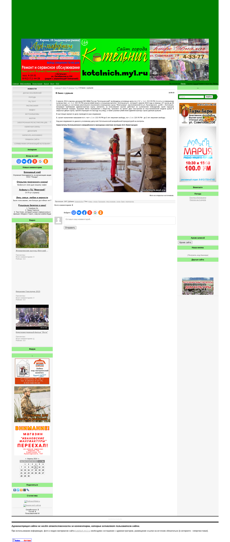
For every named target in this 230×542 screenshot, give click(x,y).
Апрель (71, 88)
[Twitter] (18, 490)
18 (36, 470)
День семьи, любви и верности (32, 197)
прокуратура (129, 201)
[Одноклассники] (21, 490)
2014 (64, 88)
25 (36, 473)
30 (29, 476)
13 (43, 467)
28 (21, 476)
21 (21, 473)
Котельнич (101, 201)
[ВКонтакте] (14, 490)
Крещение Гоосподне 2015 (28, 291)
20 (43, 470)
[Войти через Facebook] (29, 161)
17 (32, 470)
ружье (90, 201)
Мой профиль (25, 84)
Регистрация (37, 84)
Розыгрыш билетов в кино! (32, 205)
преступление (110, 201)
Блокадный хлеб (32, 172)
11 (36, 467)
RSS (57, 84)
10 (32, 467)
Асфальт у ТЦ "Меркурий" (32, 190)
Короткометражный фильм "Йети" (32, 332)
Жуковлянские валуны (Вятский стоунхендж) (32, 251)
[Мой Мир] (24, 490)
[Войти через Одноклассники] (45, 161)
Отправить (70, 228)
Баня (123, 201)
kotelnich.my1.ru (82, 531)
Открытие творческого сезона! (32, 182)
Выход (46, 84)
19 (39, 470)
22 (25, 473)
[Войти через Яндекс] (34, 161)
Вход (52, 84)
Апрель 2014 (32, 459)
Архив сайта (185, 242)
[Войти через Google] (40, 161)
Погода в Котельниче (197, 198)
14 (21, 470)
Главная (15, 84)
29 (25, 476)
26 (39, 473)
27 (43, 473)
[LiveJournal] (28, 490)
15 (25, 470)
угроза (95, 201)
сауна (118, 201)
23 (29, 473)
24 (32, 473)
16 (29, 470)
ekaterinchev (79, 201)
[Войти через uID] (18, 161)
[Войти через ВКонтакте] (24, 161)
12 (39, 467)
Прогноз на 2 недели (198, 200)
